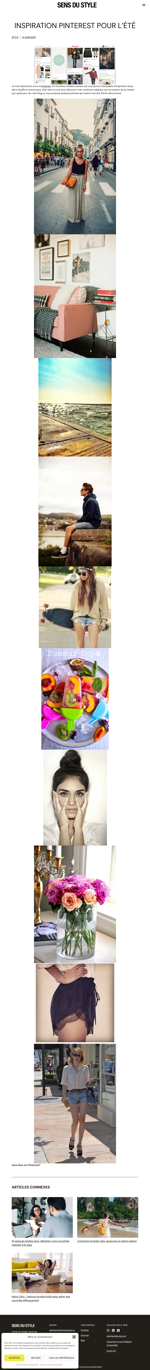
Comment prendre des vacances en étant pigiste (107, 1241)
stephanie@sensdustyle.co (62, 1330)
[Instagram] (108, 1330)
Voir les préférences (61, 1357)
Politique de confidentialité (27, 1364)
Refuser (35, 1357)
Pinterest (46, 86)
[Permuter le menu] (143, 4)
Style (15, 37)
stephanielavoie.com (116, 1336)
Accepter (14, 1357)
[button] (74, 1336)
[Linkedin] (113, 1330)
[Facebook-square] (118, 1330)
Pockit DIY (111, 1351)
